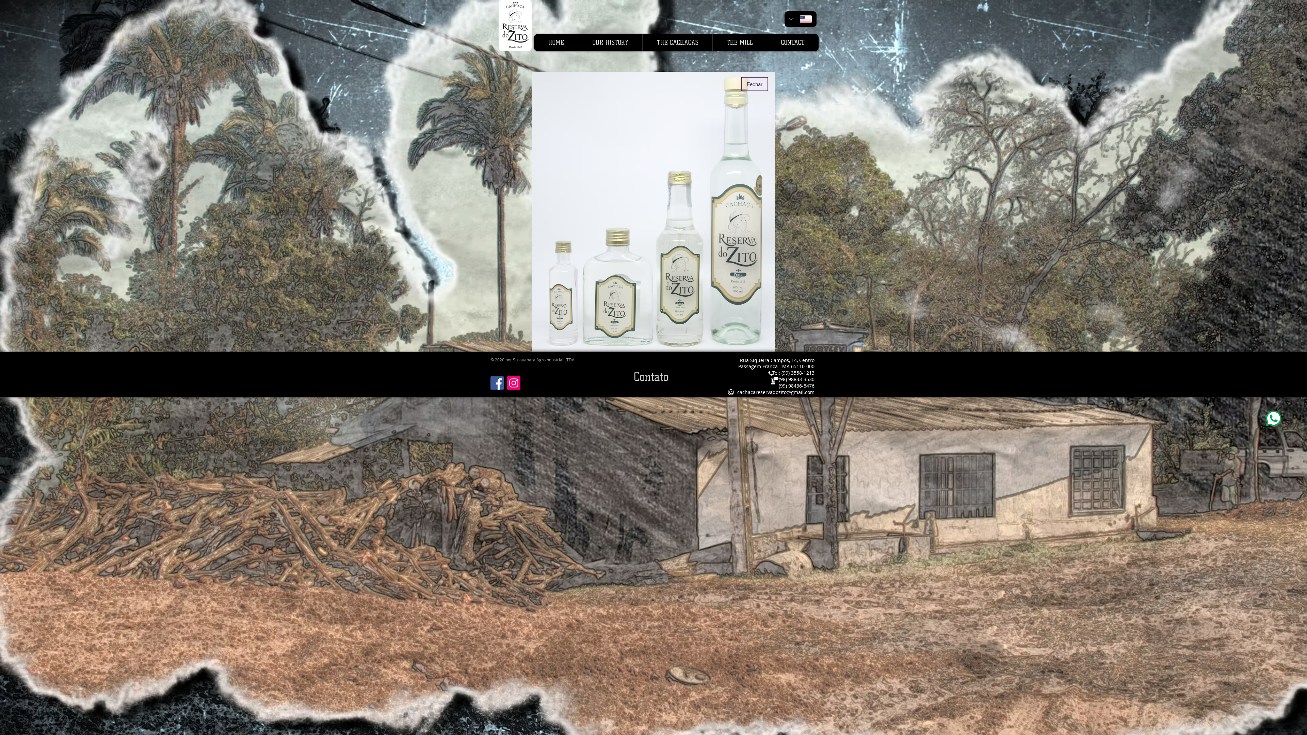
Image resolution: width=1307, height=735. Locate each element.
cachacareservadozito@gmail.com (775, 392)
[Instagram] (513, 383)
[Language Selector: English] (801, 19)
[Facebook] (497, 383)
